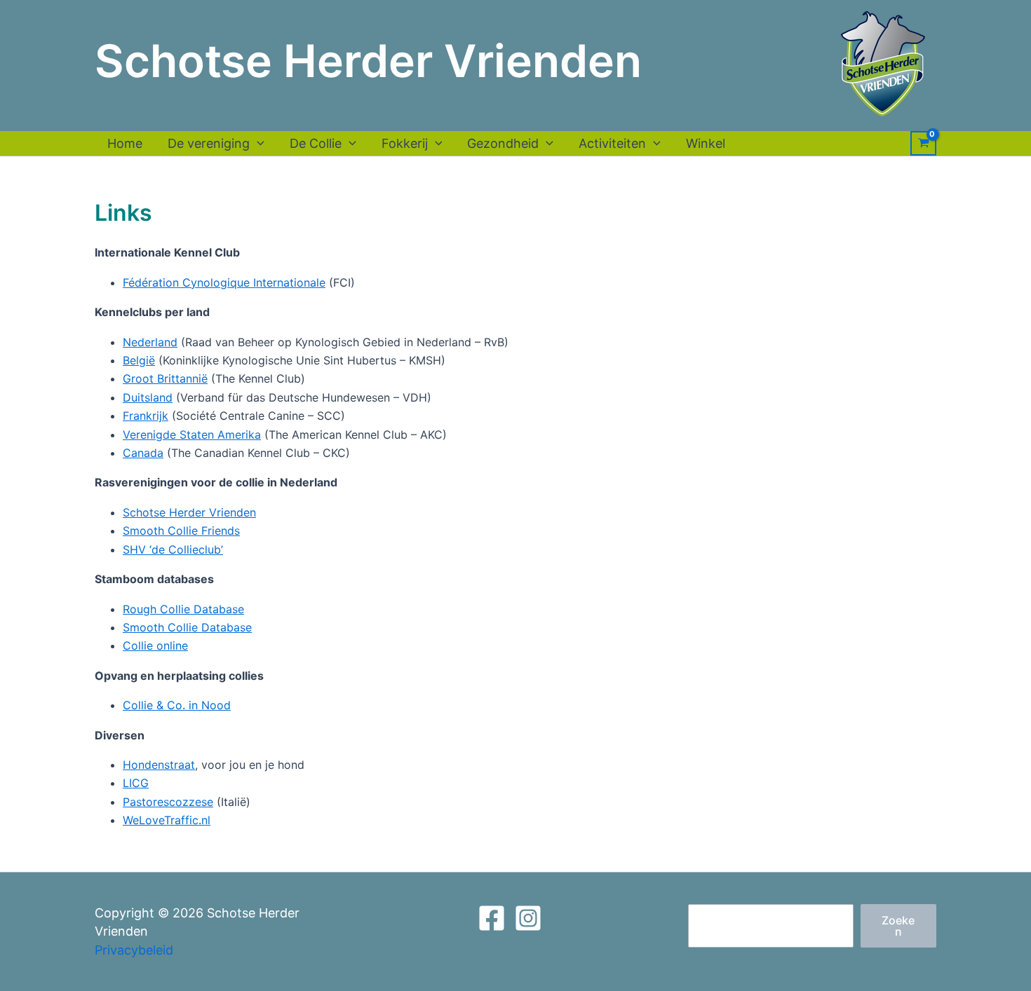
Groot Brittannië (165, 378)
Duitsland (148, 397)
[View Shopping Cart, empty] (923, 143)
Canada (143, 453)
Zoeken (898, 925)
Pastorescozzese (168, 802)
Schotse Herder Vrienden (189, 512)
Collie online (155, 645)
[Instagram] (528, 918)
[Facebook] (492, 918)
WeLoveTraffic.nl (166, 820)
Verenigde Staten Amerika (192, 435)
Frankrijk (145, 416)
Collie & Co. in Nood (177, 705)
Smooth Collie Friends (181, 531)
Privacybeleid (134, 950)
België (139, 360)
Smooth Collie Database (187, 627)
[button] (257, 143)
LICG (136, 783)
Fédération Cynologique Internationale (224, 282)
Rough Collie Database (183, 609)
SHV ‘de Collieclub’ (173, 549)
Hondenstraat (159, 765)
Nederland (150, 342)
